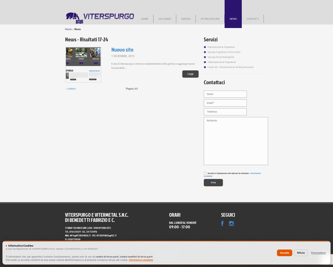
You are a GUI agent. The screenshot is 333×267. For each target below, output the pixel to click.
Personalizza (318, 252)
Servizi (211, 39)
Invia (213, 182)
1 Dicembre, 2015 (123, 56)
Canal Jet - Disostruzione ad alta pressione (231, 67)
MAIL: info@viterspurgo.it (78, 235)
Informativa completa (141, 260)
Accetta (284, 252)
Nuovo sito (122, 49)
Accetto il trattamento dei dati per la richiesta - (232, 174)
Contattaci (214, 82)
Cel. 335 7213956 (89, 231)
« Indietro (71, 88)
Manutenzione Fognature (221, 47)
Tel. (73, 231)
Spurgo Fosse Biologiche (221, 57)
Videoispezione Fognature (222, 62)
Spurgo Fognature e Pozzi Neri (224, 52)
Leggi (190, 73)
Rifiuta (301, 252)
